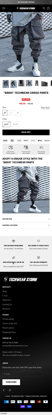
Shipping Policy (9, 332)
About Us (6, 300)
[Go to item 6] (44, 83)
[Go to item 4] (29, 83)
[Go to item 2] (13, 84)
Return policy (8, 328)
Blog (4, 291)
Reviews (6, 308)
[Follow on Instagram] (10, 390)
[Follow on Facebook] (3, 390)
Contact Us (7, 304)
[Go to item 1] (5, 84)
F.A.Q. (5, 295)
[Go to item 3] (21, 83)
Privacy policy (8, 319)
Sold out (26, 132)
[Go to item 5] (36, 83)
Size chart (45, 107)
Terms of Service (9, 323)
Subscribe (11, 382)
